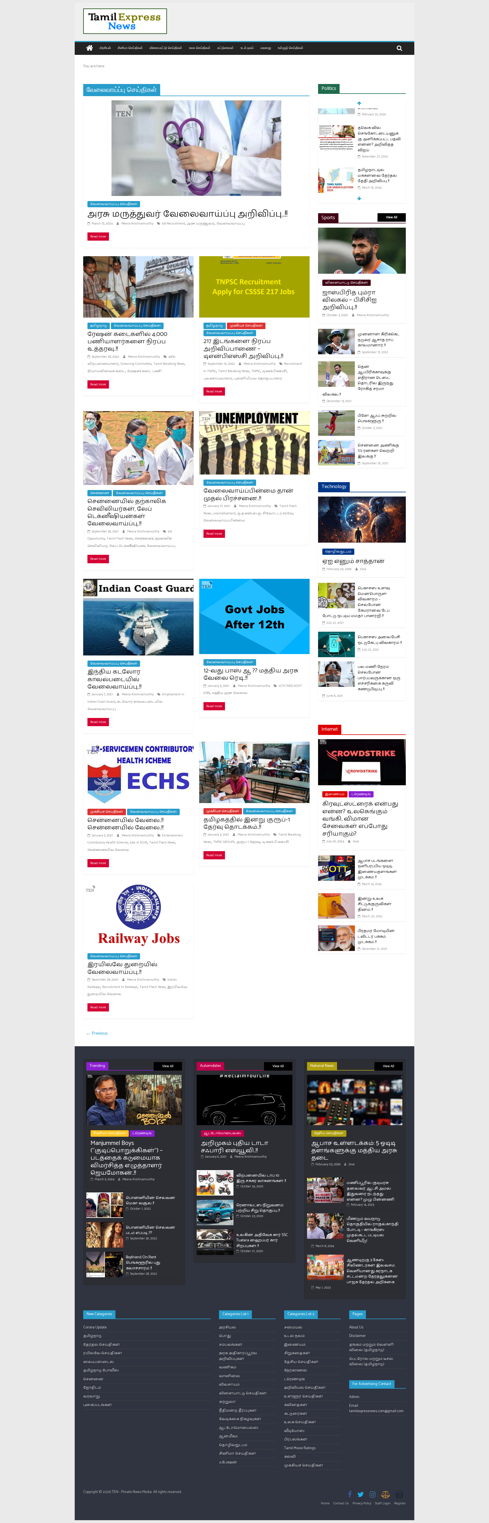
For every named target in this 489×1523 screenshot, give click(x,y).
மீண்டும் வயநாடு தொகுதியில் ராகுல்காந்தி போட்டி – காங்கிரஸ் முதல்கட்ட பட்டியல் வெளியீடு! (372, 1230)
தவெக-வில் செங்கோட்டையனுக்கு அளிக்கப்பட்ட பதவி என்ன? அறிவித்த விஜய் (379, 123)
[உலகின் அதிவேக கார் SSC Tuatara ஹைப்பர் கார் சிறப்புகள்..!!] (215, 1232)
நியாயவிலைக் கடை (106, 371)
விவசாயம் (229, 1385)
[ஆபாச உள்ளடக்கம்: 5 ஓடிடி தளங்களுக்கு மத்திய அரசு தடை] (355, 1077)
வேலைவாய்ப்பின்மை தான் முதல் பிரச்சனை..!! (248, 494)
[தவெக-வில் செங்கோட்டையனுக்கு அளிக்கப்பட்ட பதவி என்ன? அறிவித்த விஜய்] (336, 113)
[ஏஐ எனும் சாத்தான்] (362, 500)
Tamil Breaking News (169, 363)
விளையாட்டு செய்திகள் (166, 47)
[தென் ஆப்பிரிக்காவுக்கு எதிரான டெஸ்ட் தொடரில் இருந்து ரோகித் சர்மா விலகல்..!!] (336, 365)
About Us (356, 1327)
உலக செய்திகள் (200, 47)
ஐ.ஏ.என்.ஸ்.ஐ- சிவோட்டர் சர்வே (265, 513)
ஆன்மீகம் (228, 1436)
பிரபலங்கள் (296, 1439)
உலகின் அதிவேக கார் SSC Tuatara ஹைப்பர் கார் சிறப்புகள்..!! (262, 1240)
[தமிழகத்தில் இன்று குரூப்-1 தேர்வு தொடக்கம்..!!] (254, 745)
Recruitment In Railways (120, 987)
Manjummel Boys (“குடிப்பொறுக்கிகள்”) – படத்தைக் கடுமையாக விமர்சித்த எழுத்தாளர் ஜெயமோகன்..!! (127, 1158)
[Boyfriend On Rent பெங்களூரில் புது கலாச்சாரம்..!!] (104, 1254)
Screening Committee (136, 363)
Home (325, 1503)
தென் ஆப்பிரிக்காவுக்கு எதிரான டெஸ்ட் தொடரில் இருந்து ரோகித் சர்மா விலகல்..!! (357, 381)
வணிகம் (227, 1367)
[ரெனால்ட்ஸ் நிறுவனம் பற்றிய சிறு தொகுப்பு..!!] (215, 1202)
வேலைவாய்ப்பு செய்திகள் (113, 204)
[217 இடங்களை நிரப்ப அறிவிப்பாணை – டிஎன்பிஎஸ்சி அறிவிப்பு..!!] (254, 260)
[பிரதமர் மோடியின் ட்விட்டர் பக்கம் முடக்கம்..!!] (336, 929)
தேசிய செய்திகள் (329, 1133)
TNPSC (255, 371)
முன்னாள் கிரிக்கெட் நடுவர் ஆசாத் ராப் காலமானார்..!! (379, 340)
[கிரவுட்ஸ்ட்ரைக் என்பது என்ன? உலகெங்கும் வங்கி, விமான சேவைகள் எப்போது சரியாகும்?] (362, 743)
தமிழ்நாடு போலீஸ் (101, 1370)
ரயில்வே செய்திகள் (102, 1353)
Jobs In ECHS (138, 842)
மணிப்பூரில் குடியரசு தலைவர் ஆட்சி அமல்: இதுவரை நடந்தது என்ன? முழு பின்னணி (370, 1191)
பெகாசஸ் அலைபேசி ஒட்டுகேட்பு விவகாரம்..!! (380, 640)
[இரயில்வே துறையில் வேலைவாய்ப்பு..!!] (138, 886)
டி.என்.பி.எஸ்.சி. (275, 842)
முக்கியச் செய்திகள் (246, 325)
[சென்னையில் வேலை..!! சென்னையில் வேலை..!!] (138, 745)
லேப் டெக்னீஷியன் (127, 546)
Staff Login (383, 1503)
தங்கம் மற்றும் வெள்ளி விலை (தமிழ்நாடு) (371, 1347)
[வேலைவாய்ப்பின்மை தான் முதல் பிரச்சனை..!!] (254, 414)
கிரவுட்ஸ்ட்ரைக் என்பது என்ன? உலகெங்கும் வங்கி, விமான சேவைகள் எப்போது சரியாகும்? (360, 819)
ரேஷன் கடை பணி (144, 371)
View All (391, 217)
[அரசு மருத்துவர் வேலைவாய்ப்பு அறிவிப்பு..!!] (196, 104)
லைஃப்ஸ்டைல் (98, 1362)
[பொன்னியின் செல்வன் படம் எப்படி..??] (104, 1225)
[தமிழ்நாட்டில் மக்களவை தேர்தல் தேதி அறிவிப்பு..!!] (336, 155)
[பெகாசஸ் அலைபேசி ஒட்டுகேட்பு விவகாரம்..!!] (336, 635)
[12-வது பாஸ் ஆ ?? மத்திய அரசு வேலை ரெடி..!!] (254, 582)
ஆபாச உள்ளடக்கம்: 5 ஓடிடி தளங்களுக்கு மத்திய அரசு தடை (354, 1150)
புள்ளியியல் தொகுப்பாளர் (258, 378)
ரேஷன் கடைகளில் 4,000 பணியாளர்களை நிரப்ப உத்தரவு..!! (127, 341)
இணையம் (335, 794)
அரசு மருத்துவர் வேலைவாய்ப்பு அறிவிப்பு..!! (187, 214)
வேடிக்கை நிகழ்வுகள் (240, 1419)
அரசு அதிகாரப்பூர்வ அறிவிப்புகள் (238, 1356)
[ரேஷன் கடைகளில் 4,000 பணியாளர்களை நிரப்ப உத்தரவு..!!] (138, 260)
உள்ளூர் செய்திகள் (290, 47)
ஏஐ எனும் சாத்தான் (353, 561)
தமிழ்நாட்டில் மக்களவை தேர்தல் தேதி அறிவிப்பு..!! (377, 160)
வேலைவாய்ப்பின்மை (224, 520)
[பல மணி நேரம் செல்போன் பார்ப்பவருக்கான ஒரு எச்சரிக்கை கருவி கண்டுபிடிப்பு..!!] (336, 665)
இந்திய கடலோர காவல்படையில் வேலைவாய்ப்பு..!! (114, 679)
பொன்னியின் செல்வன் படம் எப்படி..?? (150, 1230)
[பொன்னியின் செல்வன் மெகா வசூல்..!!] (104, 1195)
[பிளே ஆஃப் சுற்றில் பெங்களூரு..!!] (336, 414)
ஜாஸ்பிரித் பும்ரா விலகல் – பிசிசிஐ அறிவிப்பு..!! (349, 300)
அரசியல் (105, 47)
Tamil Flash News (120, 538)
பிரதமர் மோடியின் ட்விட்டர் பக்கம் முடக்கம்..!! (376, 936)
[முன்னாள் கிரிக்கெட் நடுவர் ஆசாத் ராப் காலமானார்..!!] (336, 332)
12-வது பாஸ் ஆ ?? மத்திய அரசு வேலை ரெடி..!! (251, 674)
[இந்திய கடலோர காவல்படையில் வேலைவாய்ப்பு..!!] (138, 582)
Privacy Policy (362, 1503)
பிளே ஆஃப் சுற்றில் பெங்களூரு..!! (377, 419)
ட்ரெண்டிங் (361, 794)
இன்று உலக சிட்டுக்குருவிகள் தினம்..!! (375, 904)
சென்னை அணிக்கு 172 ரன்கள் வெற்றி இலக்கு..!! (378, 451)
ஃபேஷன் (228, 1462)
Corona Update (95, 1327)
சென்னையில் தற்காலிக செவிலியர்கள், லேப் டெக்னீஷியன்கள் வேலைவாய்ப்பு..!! (126, 512)
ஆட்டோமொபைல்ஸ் (222, 1133)
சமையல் (293, 1327)
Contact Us (341, 1503)
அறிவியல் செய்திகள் (305, 1388)
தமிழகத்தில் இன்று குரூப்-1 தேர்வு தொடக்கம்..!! (246, 823)
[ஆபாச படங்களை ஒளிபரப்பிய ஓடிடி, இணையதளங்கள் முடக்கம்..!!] (336, 859)
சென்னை (99, 493)
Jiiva (363, 569)
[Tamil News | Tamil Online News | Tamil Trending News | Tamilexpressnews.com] (89, 48)
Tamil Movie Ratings (300, 1448)
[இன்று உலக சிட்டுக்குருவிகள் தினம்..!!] (336, 897)
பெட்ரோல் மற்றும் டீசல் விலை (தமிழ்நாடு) (371, 1361)
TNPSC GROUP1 (223, 842)
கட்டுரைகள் (225, 47)
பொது (225, 1336)
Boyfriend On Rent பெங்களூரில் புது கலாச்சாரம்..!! (143, 1263)
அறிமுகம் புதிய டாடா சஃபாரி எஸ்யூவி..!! (234, 1147)
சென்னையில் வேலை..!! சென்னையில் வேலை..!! (125, 824)
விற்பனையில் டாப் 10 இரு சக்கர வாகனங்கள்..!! (261, 1178)
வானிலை (229, 1376)
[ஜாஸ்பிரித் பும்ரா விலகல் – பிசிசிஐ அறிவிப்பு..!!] (362, 231)
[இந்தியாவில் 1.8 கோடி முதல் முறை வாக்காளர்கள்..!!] (336, 188)
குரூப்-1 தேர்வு (248, 842)
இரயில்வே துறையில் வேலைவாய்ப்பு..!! (122, 968)
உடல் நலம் (247, 47)
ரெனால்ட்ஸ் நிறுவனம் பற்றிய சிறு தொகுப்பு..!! (260, 1208)
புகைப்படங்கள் (97, 1405)
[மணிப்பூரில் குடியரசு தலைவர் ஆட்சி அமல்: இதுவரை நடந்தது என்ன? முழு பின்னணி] (325, 1180)
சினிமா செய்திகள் (130, 47)
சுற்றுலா (227, 1402)
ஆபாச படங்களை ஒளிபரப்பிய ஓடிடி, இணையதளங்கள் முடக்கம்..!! (377, 869)
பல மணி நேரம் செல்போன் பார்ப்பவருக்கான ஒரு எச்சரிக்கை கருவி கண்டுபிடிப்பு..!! (379, 678)
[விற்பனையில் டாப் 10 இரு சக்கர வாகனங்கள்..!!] (215, 1172)
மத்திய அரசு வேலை (230, 693)
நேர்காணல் (295, 1370)
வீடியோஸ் (294, 1431)
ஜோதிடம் (92, 1388)
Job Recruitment (173, 223)
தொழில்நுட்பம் (338, 551)
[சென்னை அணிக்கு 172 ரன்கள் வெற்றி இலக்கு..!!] (336, 443)
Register (400, 1503)
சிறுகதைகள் (297, 1353)
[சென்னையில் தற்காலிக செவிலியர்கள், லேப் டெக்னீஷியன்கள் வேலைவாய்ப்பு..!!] (138, 414)
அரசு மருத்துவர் (201, 223)
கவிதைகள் (295, 1405)
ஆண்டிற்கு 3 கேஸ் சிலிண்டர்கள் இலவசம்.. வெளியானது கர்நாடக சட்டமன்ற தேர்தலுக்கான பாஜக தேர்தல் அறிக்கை (372, 1271)
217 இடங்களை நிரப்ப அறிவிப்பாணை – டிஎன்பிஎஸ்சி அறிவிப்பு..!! (243, 348)
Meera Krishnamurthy (137, 223)
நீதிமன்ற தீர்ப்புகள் (238, 1411)
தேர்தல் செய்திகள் (101, 1345)
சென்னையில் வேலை (108, 850)
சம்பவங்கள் (231, 1345)
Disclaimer (357, 1336)
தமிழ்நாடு (98, 325)
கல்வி (290, 1457)
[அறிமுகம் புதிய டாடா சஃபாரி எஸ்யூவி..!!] (244, 1077)
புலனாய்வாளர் (217, 378)
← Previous (97, 1033)
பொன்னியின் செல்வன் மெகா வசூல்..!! (150, 1201)
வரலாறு (266, 47)
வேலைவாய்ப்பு (230, 223)
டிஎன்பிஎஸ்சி (274, 371)
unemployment (224, 513)
